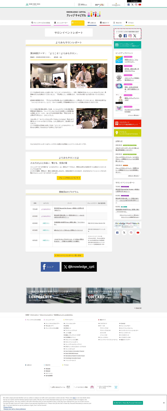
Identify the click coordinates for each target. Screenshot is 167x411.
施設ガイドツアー (124, 339)
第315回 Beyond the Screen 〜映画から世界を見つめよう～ (127, 190)
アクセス (131, 22)
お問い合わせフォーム (58, 387)
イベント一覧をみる (133, 115)
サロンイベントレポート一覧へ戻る (68, 255)
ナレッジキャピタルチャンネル (105, 387)
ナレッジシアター (124, 325)
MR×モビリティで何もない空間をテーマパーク (68, 230)
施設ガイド (105, 22)
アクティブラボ (104, 328)
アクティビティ (79, 22)
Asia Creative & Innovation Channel (74, 351)
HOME (27, 315)
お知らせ (93, 22)
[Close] (164, 403)
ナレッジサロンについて (68, 178)
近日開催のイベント (70, 337)
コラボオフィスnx (124, 337)
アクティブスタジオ (105, 330)
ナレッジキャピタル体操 (51, 328)
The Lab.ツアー (49, 325)
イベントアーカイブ (70, 360)
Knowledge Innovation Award (72, 358)
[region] (83, 403)
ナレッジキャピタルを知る (42, 22)
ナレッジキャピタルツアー (52, 323)
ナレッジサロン (103, 337)
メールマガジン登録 (81, 387)
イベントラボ (103, 335)
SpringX (122, 323)
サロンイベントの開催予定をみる (130, 217)
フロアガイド (103, 323)
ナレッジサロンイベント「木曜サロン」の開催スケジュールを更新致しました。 (127, 170)
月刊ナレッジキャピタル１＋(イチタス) (75, 346)
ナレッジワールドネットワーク (73, 344)
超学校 (66, 325)
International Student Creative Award (74, 356)
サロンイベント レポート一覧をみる (129, 215)
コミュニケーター (62, 22)
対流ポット (67, 328)
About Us (118, 22)
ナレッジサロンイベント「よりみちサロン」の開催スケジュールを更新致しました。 (127, 159)
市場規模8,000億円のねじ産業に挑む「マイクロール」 (127, 210)
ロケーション (48, 373)
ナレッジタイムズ (69, 349)
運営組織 (47, 368)
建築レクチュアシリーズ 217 (72, 335)
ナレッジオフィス (124, 332)
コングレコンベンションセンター (128, 330)
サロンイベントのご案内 (71, 339)
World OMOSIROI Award (71, 353)
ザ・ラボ (102, 325)
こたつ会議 (67, 332)
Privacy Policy (8, 407)
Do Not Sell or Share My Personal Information (128, 402)
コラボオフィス (124, 335)
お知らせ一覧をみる (133, 175)
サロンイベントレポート (46, 315)
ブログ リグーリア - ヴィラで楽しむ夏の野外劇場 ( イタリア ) (127, 149)
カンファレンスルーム (126, 328)
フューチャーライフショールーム (108, 339)
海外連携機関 (48, 375)
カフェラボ (103, 332)
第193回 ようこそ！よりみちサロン (63, 315)
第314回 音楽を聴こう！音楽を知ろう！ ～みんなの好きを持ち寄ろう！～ (127, 200)
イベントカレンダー (70, 323)
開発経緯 (47, 371)
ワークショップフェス (70, 330)
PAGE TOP (138, 308)
